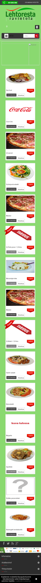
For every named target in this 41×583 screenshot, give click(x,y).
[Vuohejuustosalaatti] (20, 172)
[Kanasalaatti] (20, 392)
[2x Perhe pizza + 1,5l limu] (20, 235)
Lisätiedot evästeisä (23, 581)
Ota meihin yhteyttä (31, 2)
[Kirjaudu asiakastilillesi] (37, 27)
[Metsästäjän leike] (20, 266)
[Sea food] (20, 78)
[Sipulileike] (20, 454)
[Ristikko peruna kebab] (20, 486)
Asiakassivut (7, 562)
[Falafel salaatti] (20, 360)
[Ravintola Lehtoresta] (20, 13)
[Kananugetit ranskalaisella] (20, 517)
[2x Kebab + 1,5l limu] (20, 329)
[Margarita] (20, 423)
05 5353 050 (12, 2)
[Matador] (20, 203)
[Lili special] (20, 140)
